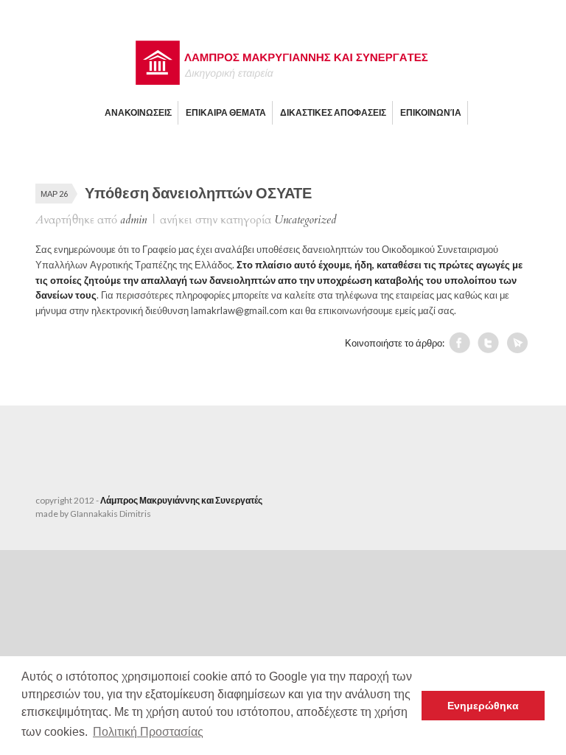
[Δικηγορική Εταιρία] (283, 81)
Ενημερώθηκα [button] (483, 705)
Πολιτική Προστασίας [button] (148, 732)
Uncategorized (305, 219)
